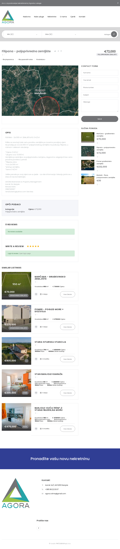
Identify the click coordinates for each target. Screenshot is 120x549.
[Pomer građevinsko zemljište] (87, 165)
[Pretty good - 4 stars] (35, 246)
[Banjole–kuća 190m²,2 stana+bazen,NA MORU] (40, 419)
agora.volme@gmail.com (55, 493)
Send (100, 119)
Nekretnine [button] (52, 16)
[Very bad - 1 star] (28, 246)
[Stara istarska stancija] (40, 351)
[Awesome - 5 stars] (38, 246)
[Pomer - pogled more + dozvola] (40, 319)
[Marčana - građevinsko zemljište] (40, 286)
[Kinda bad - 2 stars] (30, 246)
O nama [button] (63, 16)
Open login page (25, 253)
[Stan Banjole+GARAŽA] (40, 384)
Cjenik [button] (72, 16)
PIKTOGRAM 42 (61, 543)
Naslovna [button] (26, 16)
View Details (67, 294)
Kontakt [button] (82, 16)
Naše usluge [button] (39, 16)
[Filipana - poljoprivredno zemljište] (87, 151)
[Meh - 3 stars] (33, 246)
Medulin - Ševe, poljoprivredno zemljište (106, 176)
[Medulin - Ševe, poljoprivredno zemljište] (87, 179)
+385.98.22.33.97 (52, 489)
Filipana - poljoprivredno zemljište (26, 51)
